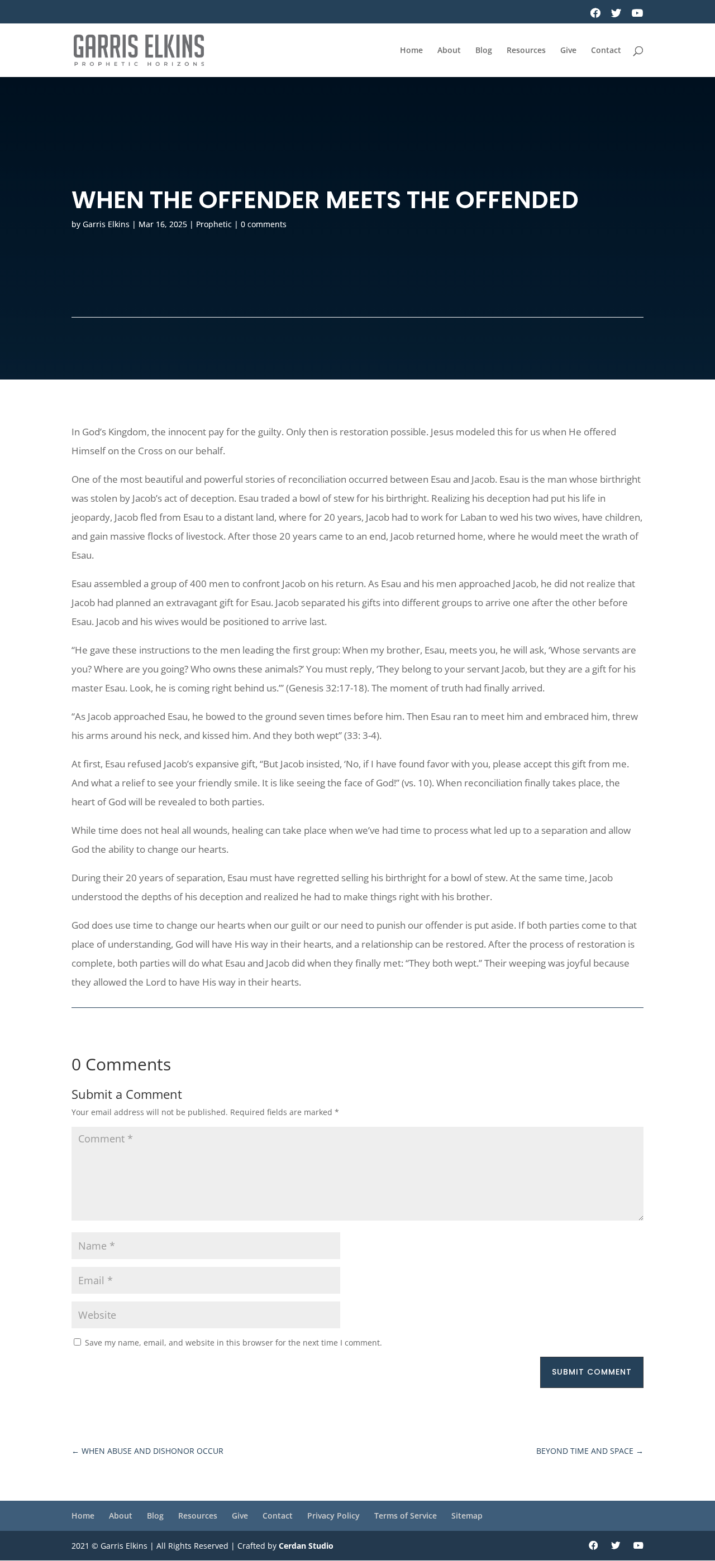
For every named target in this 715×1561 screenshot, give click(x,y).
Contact (606, 50)
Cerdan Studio (306, 1545)
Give (568, 50)
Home (411, 50)
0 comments (264, 224)
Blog (483, 50)
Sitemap (467, 1515)
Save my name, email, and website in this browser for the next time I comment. (233, 1342)
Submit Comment (592, 1371)
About (449, 50)
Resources (526, 50)
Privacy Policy (333, 1515)
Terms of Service (405, 1515)
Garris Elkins (106, 224)
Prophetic (214, 224)
